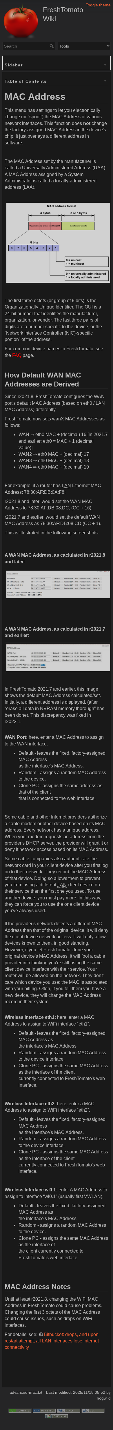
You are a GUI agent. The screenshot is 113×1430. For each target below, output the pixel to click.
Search (52, 46)
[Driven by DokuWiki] (56, 1415)
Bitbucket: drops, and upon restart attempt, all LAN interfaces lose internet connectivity (52, 1341)
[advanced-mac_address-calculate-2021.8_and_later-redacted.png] (58, 584)
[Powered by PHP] (44, 1410)
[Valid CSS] (93, 1410)
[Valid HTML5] (68, 1410)
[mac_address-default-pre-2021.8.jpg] (58, 657)
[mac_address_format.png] (58, 242)
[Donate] (20, 1410)
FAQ (16, 355)
